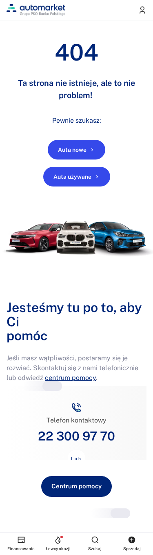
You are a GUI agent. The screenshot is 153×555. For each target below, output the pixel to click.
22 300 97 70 (76, 436)
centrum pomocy (70, 378)
